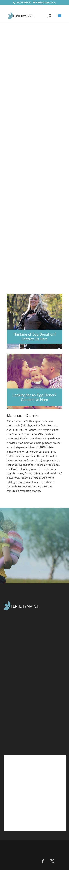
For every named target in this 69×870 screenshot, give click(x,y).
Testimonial (18, 705)
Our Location (19, 718)
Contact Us (31, 63)
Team (13, 699)
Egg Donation (19, 686)
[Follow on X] (52, 861)
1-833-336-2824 (22, 738)
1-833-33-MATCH (23, 2)
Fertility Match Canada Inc (42, 845)
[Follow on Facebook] (43, 861)
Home (14, 667)
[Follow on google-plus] (62, 861)
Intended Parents (21, 680)
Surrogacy (17, 692)
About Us (16, 673)
